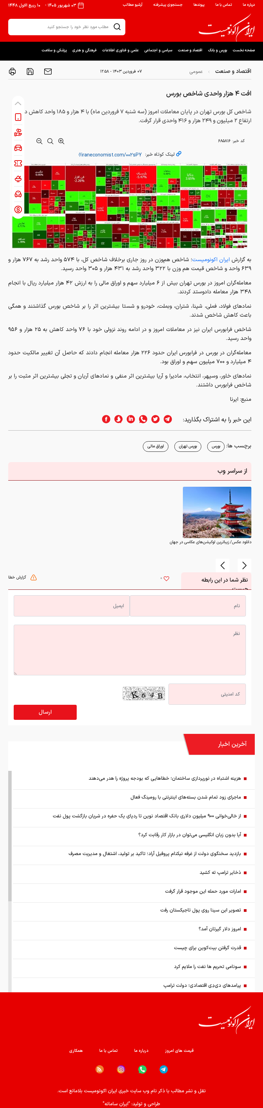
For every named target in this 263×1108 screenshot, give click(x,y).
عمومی (196, 71)
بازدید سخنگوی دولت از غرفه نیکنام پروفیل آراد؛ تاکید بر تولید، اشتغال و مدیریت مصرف (154, 853)
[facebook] (104, 420)
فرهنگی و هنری (84, 50)
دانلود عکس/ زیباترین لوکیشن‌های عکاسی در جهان (210, 542)
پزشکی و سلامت (54, 50)
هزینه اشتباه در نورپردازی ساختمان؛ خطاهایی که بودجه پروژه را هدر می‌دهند (165, 778)
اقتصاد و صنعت (190, 50)
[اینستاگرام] (121, 1069)
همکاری (76, 1051)
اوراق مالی (155, 446)
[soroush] (116, 420)
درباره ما (249, 5)
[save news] (29, 71)
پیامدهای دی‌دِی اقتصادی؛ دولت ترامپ (202, 985)
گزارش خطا (17, 577)
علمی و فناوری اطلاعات (120, 50)
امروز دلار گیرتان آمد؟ (220, 929)
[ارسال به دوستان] (47, 71)
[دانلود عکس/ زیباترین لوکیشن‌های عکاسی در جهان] (217, 512)
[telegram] (171, 420)
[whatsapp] (141, 420)
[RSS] (100, 1069)
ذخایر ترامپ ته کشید (220, 872)
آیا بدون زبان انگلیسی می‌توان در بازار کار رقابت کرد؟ (189, 835)
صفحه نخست (244, 50)
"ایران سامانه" (116, 1104)
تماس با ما (223, 5)
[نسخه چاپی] (12, 71)
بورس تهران (188, 446)
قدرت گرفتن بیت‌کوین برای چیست (207, 948)
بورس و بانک (217, 50)
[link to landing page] (227, 28)
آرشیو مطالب (132, 5)
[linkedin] (129, 420)
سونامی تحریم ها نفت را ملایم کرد (207, 966)
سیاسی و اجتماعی (158, 50)
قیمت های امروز (179, 1051)
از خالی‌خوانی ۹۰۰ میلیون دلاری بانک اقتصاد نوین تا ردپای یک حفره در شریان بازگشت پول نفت (147, 816)
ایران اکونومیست (211, 260)
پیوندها (198, 5)
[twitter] (153, 420)
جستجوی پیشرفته (168, 5)
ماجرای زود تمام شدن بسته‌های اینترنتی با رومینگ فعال (185, 797)
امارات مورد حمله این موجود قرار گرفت (203, 891)
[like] (166, 579)
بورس (216, 446)
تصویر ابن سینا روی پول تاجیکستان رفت (200, 910)
